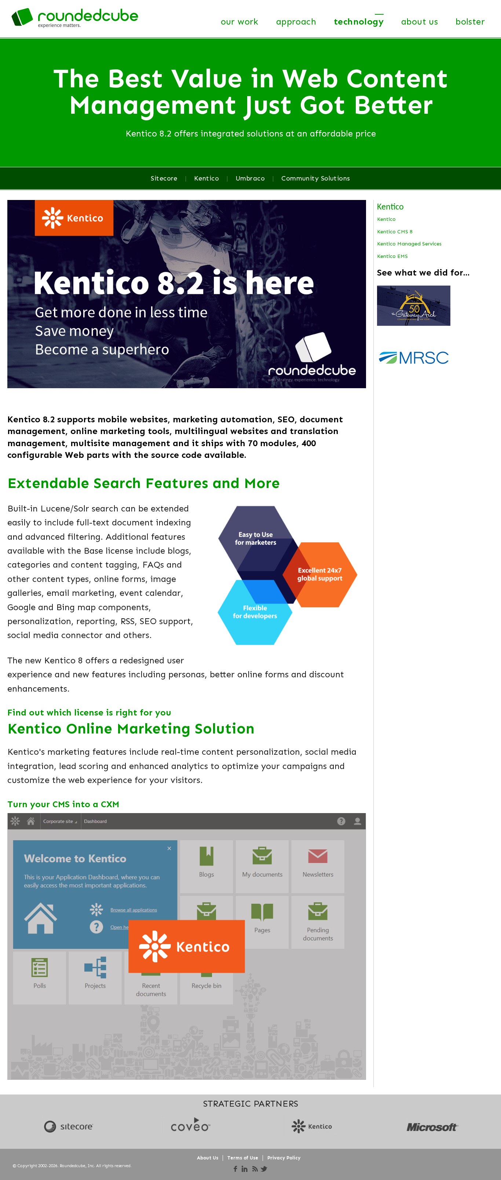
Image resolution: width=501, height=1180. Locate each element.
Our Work (240, 21)
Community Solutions (315, 178)
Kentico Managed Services (409, 244)
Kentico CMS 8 (395, 232)
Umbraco (250, 178)
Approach (296, 21)
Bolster (470, 21)
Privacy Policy (283, 1158)
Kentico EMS (392, 256)
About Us (419, 21)
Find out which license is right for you (90, 712)
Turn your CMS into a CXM (63, 804)
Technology (359, 21)
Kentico (206, 178)
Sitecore (164, 178)
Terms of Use (242, 1158)
